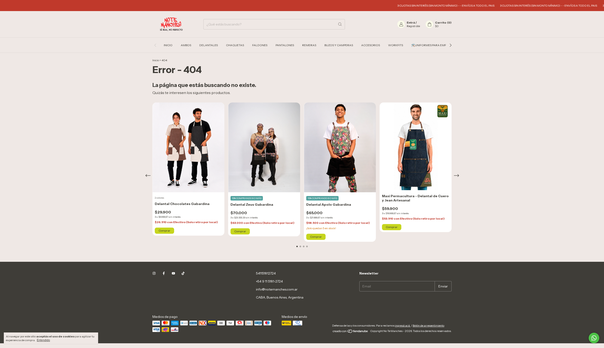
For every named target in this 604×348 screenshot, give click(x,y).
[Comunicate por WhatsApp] (594, 338)
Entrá (411, 22)
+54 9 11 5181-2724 (269, 281)
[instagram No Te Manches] (154, 273)
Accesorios (370, 45)
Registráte (413, 26)
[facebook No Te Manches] (163, 273)
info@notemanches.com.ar (277, 289)
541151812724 (266, 273)
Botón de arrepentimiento (428, 325)
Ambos (186, 45)
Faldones (259, 45)
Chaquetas (235, 45)
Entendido (43, 340)
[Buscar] (340, 24)
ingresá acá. (403, 325)
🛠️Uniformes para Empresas (433, 45)
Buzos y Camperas (338, 45)
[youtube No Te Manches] (173, 273)
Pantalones (285, 45)
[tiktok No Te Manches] (183, 273)
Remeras (309, 45)
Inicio (168, 45)
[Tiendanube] (350, 332)
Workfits (395, 45)
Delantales (208, 45)
